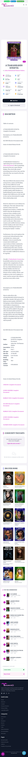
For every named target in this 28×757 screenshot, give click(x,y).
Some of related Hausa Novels (11, 144)
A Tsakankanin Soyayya (15, 259)
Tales (2, 727)
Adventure (3, 716)
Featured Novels (4, 742)
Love (2, 718)
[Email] (8, 693)
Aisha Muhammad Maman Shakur (15, 70)
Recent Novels (4, 740)
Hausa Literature (5, 729)
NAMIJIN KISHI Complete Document (13, 425)
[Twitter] (4, 693)
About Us (3, 701)
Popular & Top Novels (6, 746)
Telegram (13, 1)
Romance (3, 721)
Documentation (4, 731)
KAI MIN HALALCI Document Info (13, 140)
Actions (2, 725)
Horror (2, 723)
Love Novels (8, 76)
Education (3, 733)
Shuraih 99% (14, 753)
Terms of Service (5, 706)
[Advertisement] (14, 25)
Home (2, 699)
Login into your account (13, 443)
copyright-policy (5, 710)
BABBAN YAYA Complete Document (13, 398)
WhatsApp (7, 1)
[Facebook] (1, 693)
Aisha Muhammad (8, 165)
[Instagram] (6, 693)
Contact (3, 704)
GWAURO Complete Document (12, 384)
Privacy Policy (4, 708)
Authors (3, 744)
